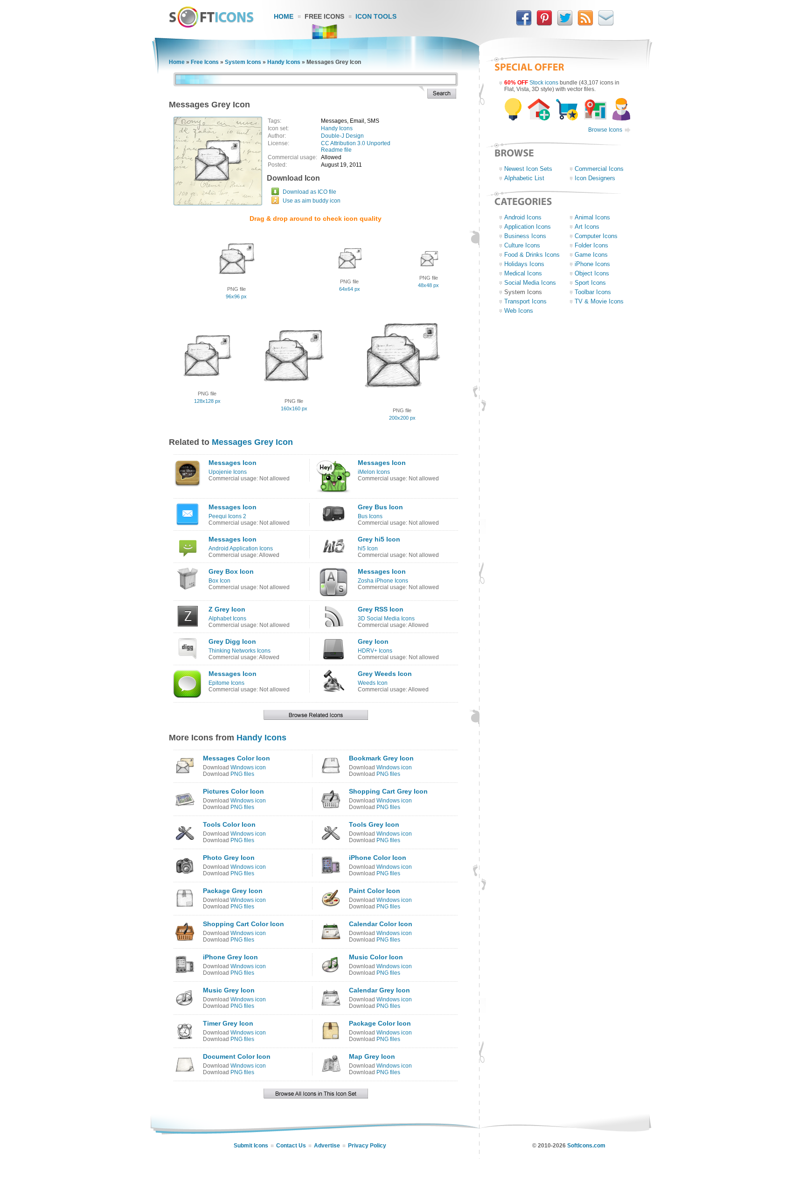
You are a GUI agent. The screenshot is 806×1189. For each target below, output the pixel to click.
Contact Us (291, 1145)
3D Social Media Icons (386, 618)
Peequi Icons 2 (227, 516)
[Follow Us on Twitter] (565, 24)
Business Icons (525, 235)
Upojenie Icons (227, 472)
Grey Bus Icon (380, 507)
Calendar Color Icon (380, 924)
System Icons (243, 62)
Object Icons (592, 273)
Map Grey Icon (372, 1056)
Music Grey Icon (229, 990)
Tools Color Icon (229, 824)
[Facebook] (523, 24)
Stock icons (543, 82)
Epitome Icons (226, 683)
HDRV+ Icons (375, 650)
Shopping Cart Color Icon (243, 924)
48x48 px (428, 285)
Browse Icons (605, 130)
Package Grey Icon (233, 890)
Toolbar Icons (593, 291)
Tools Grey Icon (374, 824)
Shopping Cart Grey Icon (388, 791)
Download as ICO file (309, 192)
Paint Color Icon (374, 890)
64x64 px (349, 289)
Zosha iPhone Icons (383, 580)
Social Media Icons (530, 282)
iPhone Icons (592, 263)
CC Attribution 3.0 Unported (355, 143)
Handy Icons (283, 62)
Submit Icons (251, 1145)
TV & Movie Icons (599, 301)
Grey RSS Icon (380, 609)
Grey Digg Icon (232, 641)
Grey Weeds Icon (385, 673)
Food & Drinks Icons (532, 254)
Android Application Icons (240, 548)
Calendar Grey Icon (379, 990)
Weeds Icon (373, 683)
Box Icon (219, 580)
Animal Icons (592, 217)
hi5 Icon (368, 548)
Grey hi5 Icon (379, 539)
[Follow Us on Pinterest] (544, 24)
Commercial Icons (599, 168)
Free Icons (324, 16)
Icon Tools (375, 16)
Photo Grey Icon (229, 857)
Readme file (336, 150)
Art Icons (587, 226)
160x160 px (294, 408)
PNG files (242, 774)
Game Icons (591, 254)
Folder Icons (591, 245)
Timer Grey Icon (228, 1023)
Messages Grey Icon (252, 442)
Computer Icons (596, 235)
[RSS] (585, 24)
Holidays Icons (524, 263)
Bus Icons (370, 516)
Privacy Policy (367, 1145)
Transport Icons (525, 301)
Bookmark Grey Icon (381, 758)
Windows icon (248, 767)
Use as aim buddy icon (311, 200)
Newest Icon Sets (528, 168)
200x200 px (402, 418)
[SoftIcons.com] (211, 25)
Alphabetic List (524, 178)
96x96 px (236, 296)
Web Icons (518, 310)
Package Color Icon (380, 1023)
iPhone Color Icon (377, 857)
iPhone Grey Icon (230, 957)
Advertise (327, 1145)
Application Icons (527, 226)
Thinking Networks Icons (239, 650)
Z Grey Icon (226, 609)
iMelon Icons (374, 472)
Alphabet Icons (227, 618)
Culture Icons (522, 245)
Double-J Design (342, 136)
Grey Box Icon (231, 571)
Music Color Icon (376, 957)
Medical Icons (523, 273)
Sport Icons (590, 282)
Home (283, 16)
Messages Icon (232, 462)
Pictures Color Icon (233, 791)
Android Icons (523, 217)
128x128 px (207, 401)
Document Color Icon (237, 1056)
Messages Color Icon (236, 758)
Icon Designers (595, 178)
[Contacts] (606, 24)
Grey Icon (373, 641)
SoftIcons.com (586, 1145)
